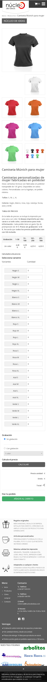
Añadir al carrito (23, 498)
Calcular (24, 464)
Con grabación (12, 448)
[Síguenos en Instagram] (23, 619)
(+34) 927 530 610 (24, 589)
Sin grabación (12, 439)
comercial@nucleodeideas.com (29, 604)
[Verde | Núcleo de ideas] (12, 153)
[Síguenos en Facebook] (19, 619)
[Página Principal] (15, 6)
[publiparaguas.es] (11, 664)
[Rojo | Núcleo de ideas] (12, 107)
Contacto (7, 602)
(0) (38, 3)
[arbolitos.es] (34, 647)
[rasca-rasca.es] (35, 656)
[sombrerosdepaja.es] (11, 656)
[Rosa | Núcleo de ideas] (12, 130)
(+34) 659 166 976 (24, 596)
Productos (12, 16)
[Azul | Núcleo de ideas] (35, 130)
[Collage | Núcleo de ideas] (35, 153)
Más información (35, 679)
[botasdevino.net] (34, 664)
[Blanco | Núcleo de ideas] (35, 84)
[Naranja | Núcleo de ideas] (35, 107)
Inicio (4, 16)
